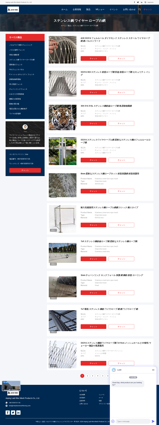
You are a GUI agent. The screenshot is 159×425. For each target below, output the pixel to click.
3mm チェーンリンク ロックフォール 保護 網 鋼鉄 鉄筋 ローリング (112, 275)
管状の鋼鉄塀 (14, 55)
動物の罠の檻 (14, 104)
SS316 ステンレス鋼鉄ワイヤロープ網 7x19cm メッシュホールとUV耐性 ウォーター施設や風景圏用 (116, 344)
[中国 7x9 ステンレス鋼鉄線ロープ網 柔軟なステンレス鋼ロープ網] (62, 253)
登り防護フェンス (15, 84)
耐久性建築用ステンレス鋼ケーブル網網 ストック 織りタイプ (109, 207)
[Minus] (153, 369)
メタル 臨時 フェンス (17, 50)
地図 (100, 401)
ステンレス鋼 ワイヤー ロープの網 (21, 60)
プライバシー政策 (104, 404)
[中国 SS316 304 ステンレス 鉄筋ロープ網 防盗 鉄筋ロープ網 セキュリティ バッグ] (62, 83)
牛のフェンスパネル (16, 69)
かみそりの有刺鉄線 (16, 94)
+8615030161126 (23, 159)
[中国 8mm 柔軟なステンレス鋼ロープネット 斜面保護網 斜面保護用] (62, 185)
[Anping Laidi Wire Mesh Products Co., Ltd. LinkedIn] (142, 2)
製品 (69, 26)
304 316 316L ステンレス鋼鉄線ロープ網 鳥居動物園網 (106, 106)
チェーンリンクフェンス (18, 89)
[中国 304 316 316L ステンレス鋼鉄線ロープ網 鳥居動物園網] (62, 117)
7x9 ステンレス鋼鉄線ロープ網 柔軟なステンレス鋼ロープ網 (109, 241)
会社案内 (82, 397)
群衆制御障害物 (15, 79)
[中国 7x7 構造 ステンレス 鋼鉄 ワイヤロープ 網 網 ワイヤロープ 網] (62, 320)
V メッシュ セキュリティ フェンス (21, 74)
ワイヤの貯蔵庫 (15, 114)
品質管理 (82, 401)
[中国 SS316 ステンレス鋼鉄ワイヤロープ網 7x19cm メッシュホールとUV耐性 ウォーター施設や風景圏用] (62, 354)
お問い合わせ (84, 404)
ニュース (101, 394)
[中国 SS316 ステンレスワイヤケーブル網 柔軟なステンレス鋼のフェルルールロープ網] (62, 151)
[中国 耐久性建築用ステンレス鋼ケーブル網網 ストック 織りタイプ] (62, 219)
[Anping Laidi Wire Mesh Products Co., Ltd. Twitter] (138, 2)
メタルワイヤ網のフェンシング (20, 45)
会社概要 (82, 394)
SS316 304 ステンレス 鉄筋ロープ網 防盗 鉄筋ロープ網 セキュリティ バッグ (115, 73)
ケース (101, 397)
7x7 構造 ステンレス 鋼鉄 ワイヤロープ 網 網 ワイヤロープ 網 (109, 309)
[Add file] (113, 421)
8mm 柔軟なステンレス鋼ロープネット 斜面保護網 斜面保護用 (110, 173)
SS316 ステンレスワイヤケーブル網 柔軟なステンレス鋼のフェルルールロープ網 (116, 141)
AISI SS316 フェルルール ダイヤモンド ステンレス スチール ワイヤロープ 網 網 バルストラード (115, 39)
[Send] (153, 421)
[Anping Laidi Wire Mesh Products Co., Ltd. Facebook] (134, 2)
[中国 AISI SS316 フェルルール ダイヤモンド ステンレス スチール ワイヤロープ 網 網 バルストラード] (62, 50)
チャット (25, 170)
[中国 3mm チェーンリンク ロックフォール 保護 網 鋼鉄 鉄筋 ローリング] (62, 287)
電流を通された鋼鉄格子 (18, 109)
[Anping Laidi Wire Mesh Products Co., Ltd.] (13, 9)
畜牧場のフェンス (15, 65)
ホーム (63, 26)
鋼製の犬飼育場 (15, 99)
